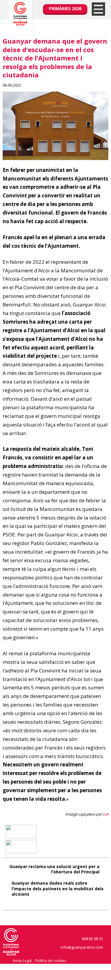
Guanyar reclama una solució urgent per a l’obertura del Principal (54, 869)
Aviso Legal (22, 960)
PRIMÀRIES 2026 (65, 8)
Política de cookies (50, 960)
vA (106, 814)
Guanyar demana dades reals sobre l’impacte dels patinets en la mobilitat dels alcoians (58, 888)
